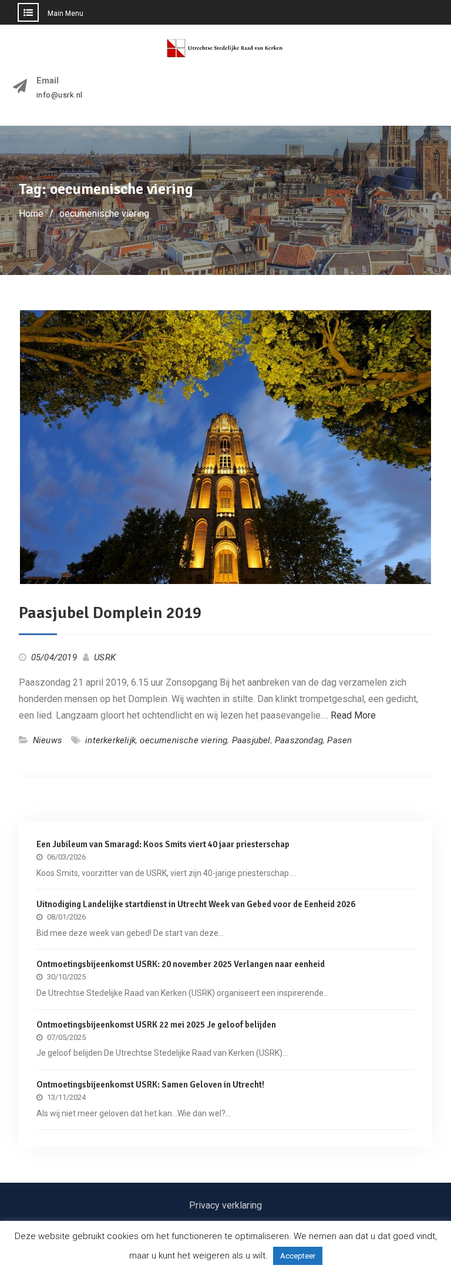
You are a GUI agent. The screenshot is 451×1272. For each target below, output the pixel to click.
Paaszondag (299, 740)
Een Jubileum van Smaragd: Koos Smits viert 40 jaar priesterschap (163, 844)
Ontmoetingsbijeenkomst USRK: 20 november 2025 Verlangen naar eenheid (180, 964)
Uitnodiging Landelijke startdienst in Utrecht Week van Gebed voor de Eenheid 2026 (195, 904)
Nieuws (47, 740)
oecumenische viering (183, 740)
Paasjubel (251, 740)
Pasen (339, 740)
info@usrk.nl (59, 95)
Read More (353, 715)
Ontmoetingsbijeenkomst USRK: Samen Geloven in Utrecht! (150, 1084)
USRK (105, 657)
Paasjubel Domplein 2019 (110, 613)
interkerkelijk (110, 740)
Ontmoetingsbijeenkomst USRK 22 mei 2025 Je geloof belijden (156, 1024)
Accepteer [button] (297, 1255)
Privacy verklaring (225, 1205)
